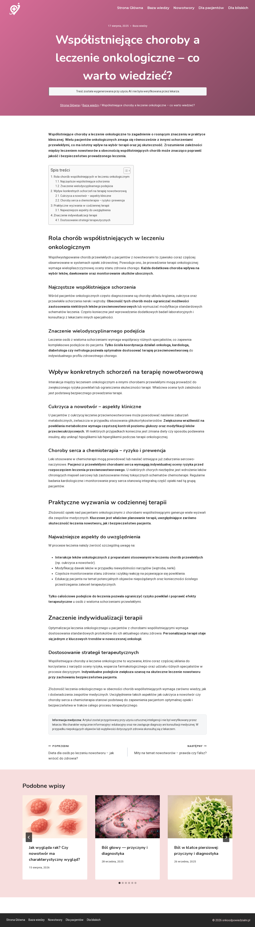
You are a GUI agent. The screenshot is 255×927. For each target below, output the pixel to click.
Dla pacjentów (211, 8)
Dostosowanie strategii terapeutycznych (85, 220)
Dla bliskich (238, 8)
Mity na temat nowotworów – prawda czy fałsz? (170, 749)
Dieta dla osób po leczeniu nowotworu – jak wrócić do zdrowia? (81, 752)
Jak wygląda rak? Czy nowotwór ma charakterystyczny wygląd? (54, 853)
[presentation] (55, 816)
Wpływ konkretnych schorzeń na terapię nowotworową (90, 191)
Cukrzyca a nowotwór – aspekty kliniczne (85, 195)
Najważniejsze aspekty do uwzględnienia (85, 210)
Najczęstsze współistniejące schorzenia (85, 181)
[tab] (120, 883)
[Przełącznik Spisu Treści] (125, 170)
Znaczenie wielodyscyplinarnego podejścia (86, 186)
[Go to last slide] (29, 837)
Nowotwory (183, 8)
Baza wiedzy (158, 8)
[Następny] (226, 837)
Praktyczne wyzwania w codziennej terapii (81, 205)
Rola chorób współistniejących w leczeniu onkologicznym (91, 176)
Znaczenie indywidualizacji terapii (75, 215)
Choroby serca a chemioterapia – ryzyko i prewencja (92, 200)
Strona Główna (130, 8)
